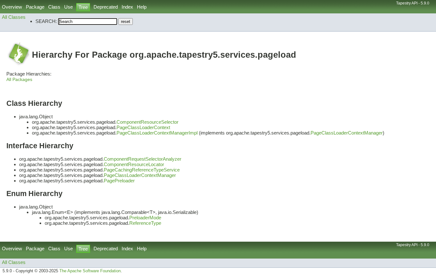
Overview (12, 7)
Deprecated (106, 7)
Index (127, 7)
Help (142, 7)
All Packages (19, 79)
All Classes (14, 17)
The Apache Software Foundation (90, 271)
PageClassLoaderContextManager (347, 132)
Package (35, 7)
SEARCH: (46, 21)
